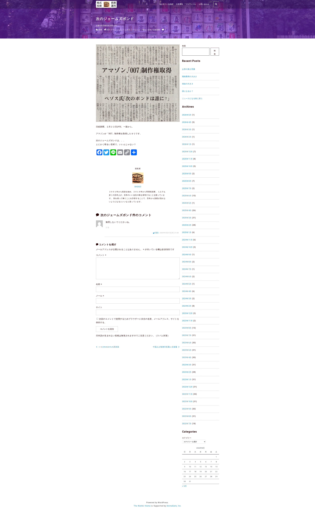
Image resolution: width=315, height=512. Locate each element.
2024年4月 (186, 291)
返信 (157, 233)
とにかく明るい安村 (143, 30)
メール (100, 296)
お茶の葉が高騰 (188, 69)
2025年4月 (186, 210)
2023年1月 (186, 379)
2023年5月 (186, 350)
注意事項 (179, 4)
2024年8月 (186, 262)
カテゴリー (186, 438)
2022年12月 (187, 387)
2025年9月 (186, 174)
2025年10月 (187, 166)
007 (108, 30)
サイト (99, 307)
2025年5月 (186, 203)
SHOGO (137, 187)
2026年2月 (186, 137)
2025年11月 (187, 159)
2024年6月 (186, 277)
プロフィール (191, 4)
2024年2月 (186, 306)
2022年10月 (187, 401)
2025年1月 (186, 232)
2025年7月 (186, 188)
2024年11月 (187, 240)
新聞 (100, 30)
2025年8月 (186, 181)
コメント (101, 255)
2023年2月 (186, 372)
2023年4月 (186, 357)
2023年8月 (186, 328)
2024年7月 (186, 269)
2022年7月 (186, 424)
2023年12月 (187, 313)
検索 (184, 46)
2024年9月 (186, 255)
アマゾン (114, 30)
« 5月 (184, 486)
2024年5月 (186, 284)
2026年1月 (186, 144)
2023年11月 (187, 321)
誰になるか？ (187, 91)
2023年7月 (186, 335)
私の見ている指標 (166, 4)
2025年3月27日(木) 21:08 (169, 233)
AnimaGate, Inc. (174, 506)
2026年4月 (186, 122)
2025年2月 (186, 225)
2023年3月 (186, 365)
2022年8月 (186, 416)
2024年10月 (187, 247)
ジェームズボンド (126, 30)
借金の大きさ (187, 84)
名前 (99, 284)
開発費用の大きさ (189, 76)
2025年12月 (187, 152)
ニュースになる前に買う (192, 99)
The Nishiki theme (142, 506)
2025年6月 (186, 196)
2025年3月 (186, 218)
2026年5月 (186, 115)
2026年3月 (186, 129)
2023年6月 (186, 343)
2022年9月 (186, 409)
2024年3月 (186, 299)
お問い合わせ (204, 4)
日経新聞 (156, 30)
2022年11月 (187, 394)
